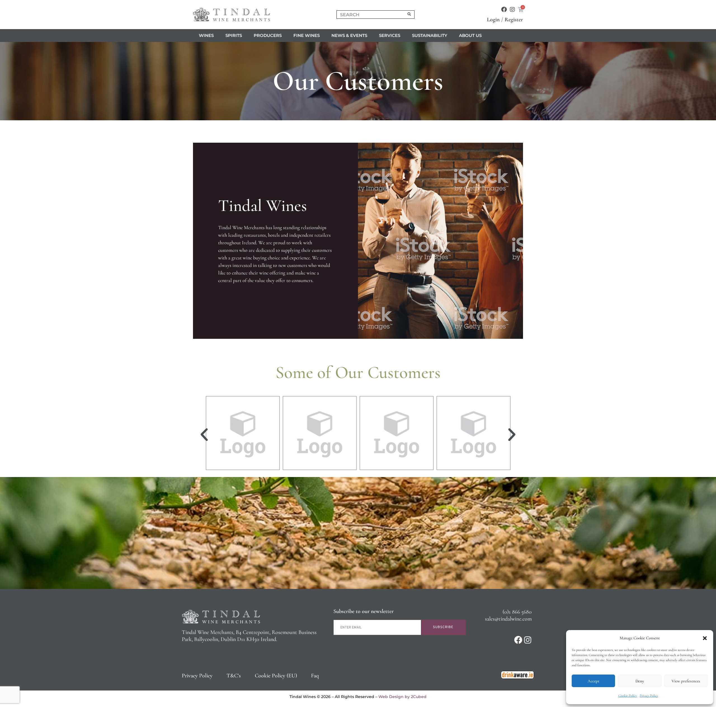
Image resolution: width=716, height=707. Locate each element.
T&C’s (234, 675)
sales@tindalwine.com (508, 619)
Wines (206, 35)
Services (389, 35)
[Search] (409, 14)
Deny (639, 680)
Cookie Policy (627, 695)
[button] (705, 638)
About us (470, 35)
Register (514, 19)
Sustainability (429, 35)
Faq (315, 675)
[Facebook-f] (504, 9)
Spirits (233, 35)
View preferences (686, 680)
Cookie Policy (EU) (276, 675)
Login (493, 19)
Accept (593, 680)
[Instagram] (512, 9)
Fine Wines (306, 35)
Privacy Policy (649, 695)
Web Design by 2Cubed (402, 696)
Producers (268, 35)
